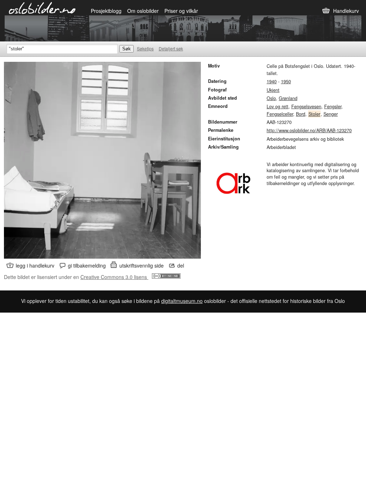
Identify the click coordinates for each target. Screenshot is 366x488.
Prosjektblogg (106, 10)
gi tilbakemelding (87, 265)
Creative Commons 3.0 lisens (114, 276)
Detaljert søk (171, 48)
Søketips (145, 48)
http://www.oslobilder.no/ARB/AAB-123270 (309, 130)
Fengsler (332, 106)
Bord (300, 114)
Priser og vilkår (181, 10)
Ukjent (273, 90)
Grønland (288, 98)
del (180, 265)
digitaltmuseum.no (182, 300)
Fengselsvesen (306, 106)
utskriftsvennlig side (141, 265)
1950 (286, 81)
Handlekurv (346, 10)
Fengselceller (280, 114)
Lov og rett (277, 106)
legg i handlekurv (35, 265)
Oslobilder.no (42, 7)
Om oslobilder (143, 10)
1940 (272, 81)
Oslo (271, 98)
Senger (330, 114)
